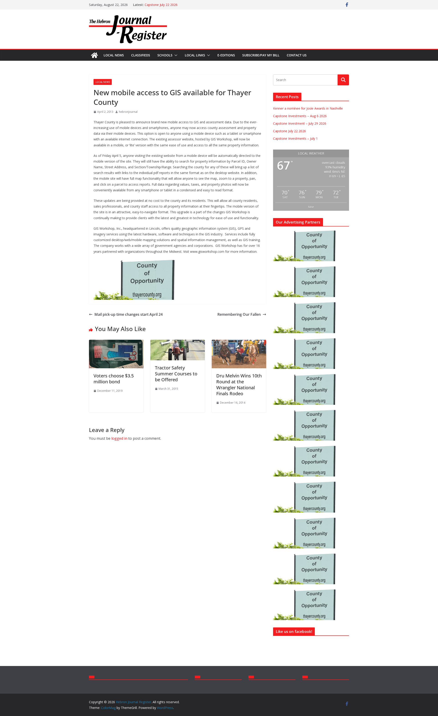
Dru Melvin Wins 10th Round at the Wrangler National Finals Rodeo (239, 385)
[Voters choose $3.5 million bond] (116, 342)
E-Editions (226, 55)
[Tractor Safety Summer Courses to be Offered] (177, 342)
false (311, 206)
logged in (119, 438)
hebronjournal (128, 112)
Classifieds (140, 55)
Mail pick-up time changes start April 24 (128, 314)
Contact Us (297, 55)
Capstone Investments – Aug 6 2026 (300, 116)
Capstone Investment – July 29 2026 (299, 123)
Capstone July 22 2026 (161, 5)
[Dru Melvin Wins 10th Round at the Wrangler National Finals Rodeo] (239, 342)
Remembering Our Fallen (239, 314)
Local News (114, 55)
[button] (174, 55)
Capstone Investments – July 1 (295, 138)
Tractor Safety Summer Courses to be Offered (176, 374)
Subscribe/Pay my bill (260, 55)
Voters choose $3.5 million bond (114, 379)
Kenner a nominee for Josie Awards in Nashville (308, 108)
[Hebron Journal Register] (94, 55)
